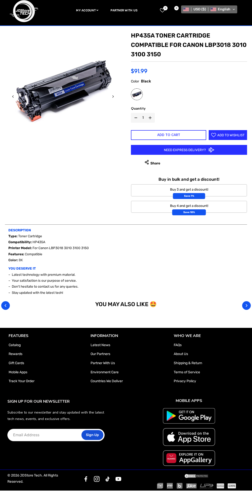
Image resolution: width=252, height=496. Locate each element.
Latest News (100, 345)
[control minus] (135, 118)
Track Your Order (21, 381)
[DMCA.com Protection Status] (196, 475)
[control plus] (151, 118)
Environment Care (105, 372)
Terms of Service (187, 372)
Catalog (15, 345)
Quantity (138, 108)
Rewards (15, 354)
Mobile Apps (18, 372)
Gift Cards (16, 363)
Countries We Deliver (107, 381)
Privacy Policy (185, 381)
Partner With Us (103, 363)
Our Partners (100, 354)
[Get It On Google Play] (189, 416)
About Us (181, 354)
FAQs (178, 345)
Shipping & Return (188, 363)
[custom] (85, 479)
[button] (209, 9)
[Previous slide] (13, 96)
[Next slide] (113, 96)
